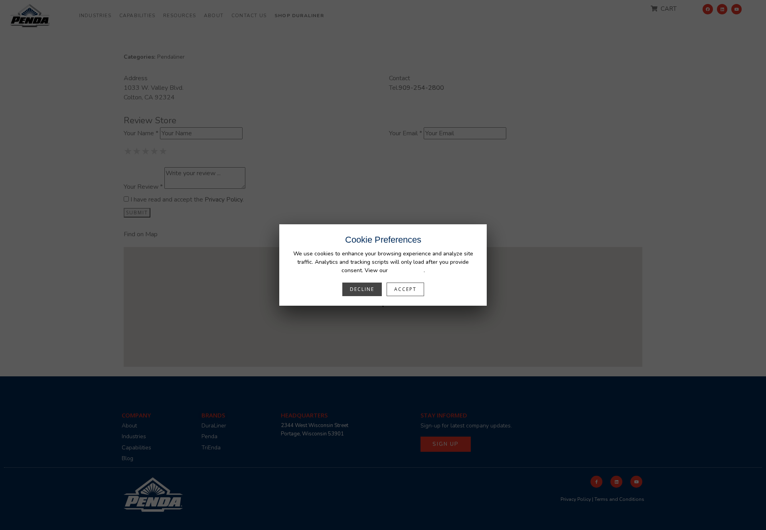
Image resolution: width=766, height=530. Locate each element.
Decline (362, 289)
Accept (405, 289)
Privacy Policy (406, 270)
